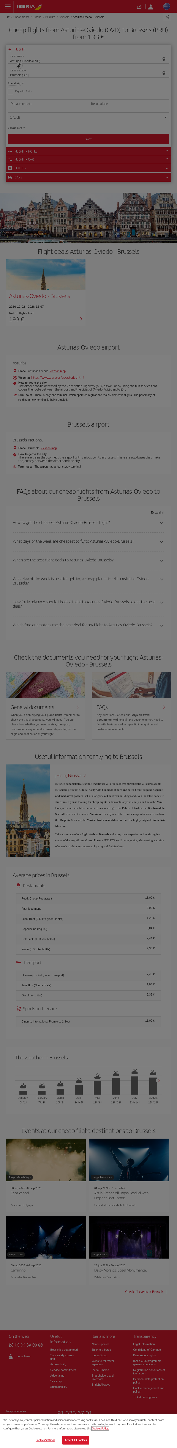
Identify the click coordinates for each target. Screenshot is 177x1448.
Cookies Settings (45, 1440)
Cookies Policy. (100, 1428)
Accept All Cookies (76, 1440)
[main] (88, 1431)
